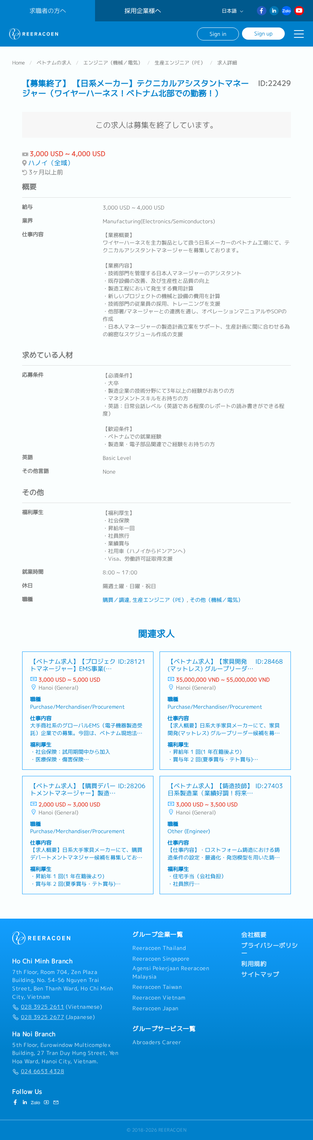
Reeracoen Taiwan (157, 987)
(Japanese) (58, 1017)
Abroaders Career (156, 1042)
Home (18, 62)
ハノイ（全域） (51, 162)
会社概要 (253, 934)
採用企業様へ (142, 10)
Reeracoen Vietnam (159, 997)
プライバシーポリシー (269, 949)
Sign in (218, 33)
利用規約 (253, 963)
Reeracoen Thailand (159, 948)
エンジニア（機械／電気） (113, 62)
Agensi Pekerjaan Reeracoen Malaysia (170, 972)
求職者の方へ (47, 10)
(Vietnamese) (61, 1007)
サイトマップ (260, 974)
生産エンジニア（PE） (180, 62)
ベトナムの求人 (54, 62)
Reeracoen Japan (155, 1008)
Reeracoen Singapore (161, 959)
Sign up (263, 33)
